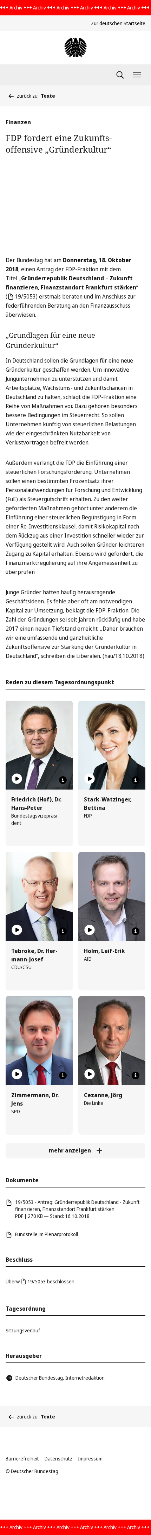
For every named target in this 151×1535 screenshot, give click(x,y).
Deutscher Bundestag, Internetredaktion (60, 1377)
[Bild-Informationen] (63, 780)
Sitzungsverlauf (23, 1330)
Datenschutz (58, 1458)
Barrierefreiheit (22, 1458)
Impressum (90, 1458)
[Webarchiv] (75, 47)
